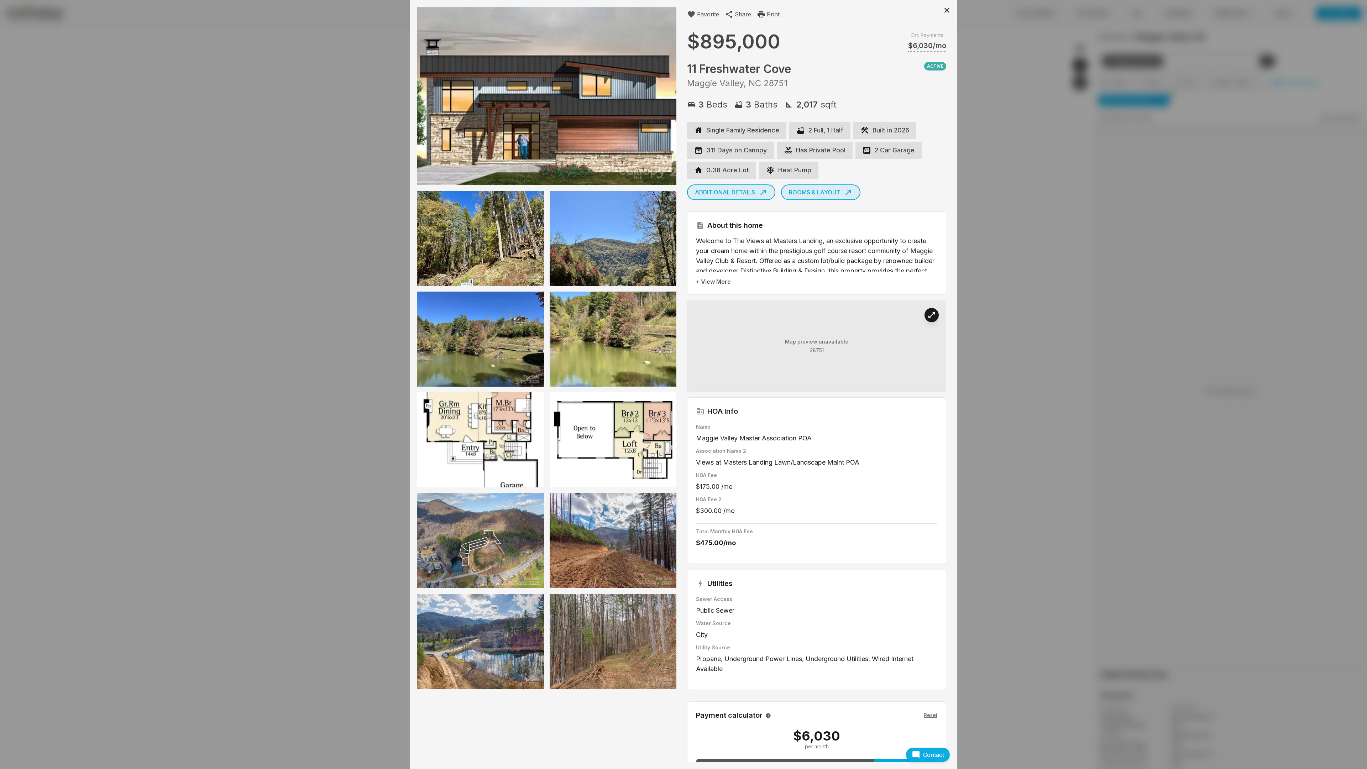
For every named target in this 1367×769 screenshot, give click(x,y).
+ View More (713, 281)
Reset (930, 715)
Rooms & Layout (814, 192)
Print (773, 14)
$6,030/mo (927, 45)
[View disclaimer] (768, 715)
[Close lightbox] (947, 10)
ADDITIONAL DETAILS (725, 192)
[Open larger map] (932, 315)
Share (743, 14)
